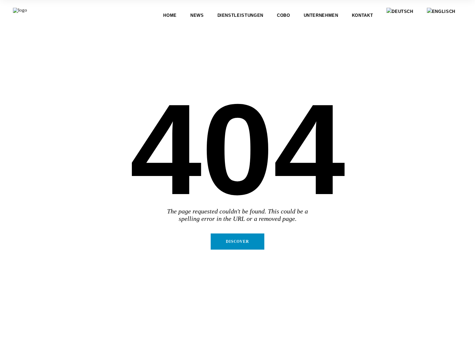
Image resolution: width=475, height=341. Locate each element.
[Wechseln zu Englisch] (441, 15)
